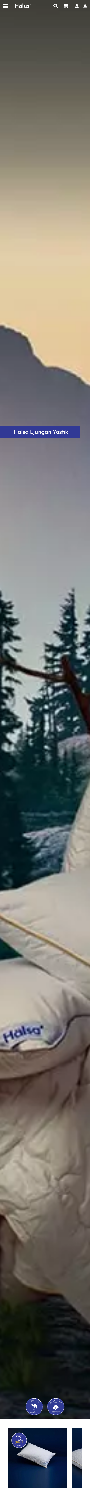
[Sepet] (66, 6)
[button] (5, 6)
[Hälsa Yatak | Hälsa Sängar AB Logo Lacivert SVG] (22, 6)
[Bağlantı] (77, 6)
